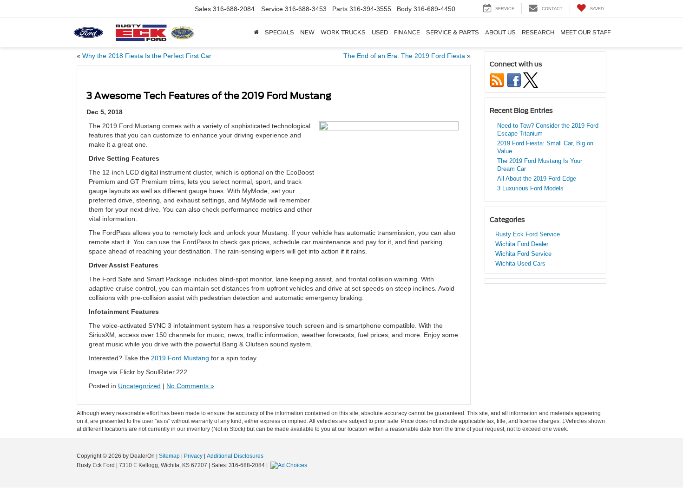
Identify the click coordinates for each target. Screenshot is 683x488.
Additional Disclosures (235, 456)
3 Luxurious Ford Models (530, 188)
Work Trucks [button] (343, 32)
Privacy (193, 456)
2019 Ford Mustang (180, 358)
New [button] (307, 32)
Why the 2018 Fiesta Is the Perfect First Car (146, 55)
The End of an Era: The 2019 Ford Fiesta (404, 55)
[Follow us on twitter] (530, 79)
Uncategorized (139, 386)
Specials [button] (279, 32)
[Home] (256, 32)
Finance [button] (407, 32)
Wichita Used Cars (520, 263)
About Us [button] (500, 32)
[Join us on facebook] (513, 79)
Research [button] (538, 32)
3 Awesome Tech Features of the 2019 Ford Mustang (208, 95)
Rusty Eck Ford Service (527, 234)
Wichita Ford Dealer (521, 244)
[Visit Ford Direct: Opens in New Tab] (289, 465)
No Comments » (190, 386)
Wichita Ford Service (523, 253)
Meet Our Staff (585, 32)
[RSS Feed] (497, 79)
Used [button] (380, 32)
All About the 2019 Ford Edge (536, 178)
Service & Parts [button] (452, 32)
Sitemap (169, 456)
